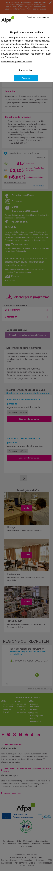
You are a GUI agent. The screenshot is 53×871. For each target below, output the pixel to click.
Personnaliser (26, 70)
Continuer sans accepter (38, 17)
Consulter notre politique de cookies (16, 62)
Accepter (26, 78)
